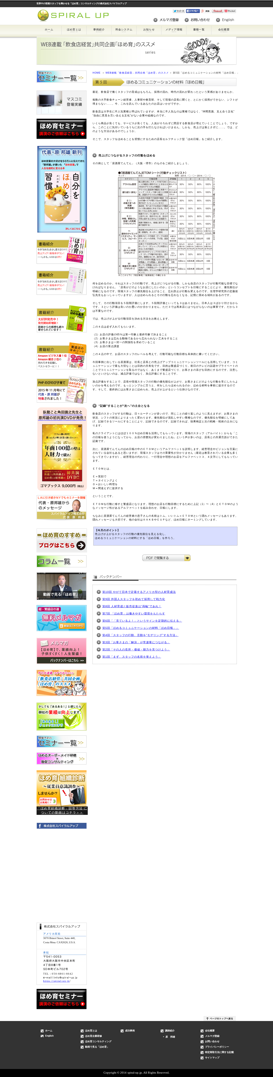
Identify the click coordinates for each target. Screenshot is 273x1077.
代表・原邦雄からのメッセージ (62, 508)
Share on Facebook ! (193, 11)
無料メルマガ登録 (62, 619)
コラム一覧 (62, 561)
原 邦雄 (170, 1036)
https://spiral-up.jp (56, 980)
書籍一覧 (199, 30)
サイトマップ (212, 1057)
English (225, 20)
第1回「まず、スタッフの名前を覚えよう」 (131, 656)
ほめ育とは (74, 30)
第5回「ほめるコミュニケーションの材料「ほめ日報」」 (140, 627)
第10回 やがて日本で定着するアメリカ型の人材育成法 (139, 591)
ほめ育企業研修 (93, 1036)
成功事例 (130, 1030)
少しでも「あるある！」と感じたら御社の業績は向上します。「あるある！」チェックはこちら (62, 716)
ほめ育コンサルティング (98, 1041)
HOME (97, 72)
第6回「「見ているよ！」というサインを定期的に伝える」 (142, 620)
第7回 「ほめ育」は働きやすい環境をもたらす (133, 613)
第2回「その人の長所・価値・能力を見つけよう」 (136, 649)
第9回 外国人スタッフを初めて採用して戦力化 (133, 599)
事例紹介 (99, 30)
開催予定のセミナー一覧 (62, 77)
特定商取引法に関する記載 (219, 1052)
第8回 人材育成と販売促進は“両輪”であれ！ (131, 606)
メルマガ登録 (166, 20)
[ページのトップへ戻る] (219, 1018)
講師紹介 (170, 1030)
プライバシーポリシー (217, 1046)
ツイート (179, 11)
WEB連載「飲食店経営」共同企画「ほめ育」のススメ (137, 72)
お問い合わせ (197, 20)
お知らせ (149, 30)
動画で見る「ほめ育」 (62, 586)
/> (206, 11)
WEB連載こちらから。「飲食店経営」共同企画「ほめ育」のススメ (62, 684)
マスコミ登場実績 (62, 103)
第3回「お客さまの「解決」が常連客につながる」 (136, 642)
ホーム (49, 30)
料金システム (124, 30)
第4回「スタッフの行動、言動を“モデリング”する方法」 (140, 635)
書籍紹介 (62, 251)
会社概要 (224, 30)
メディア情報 (174, 30)
